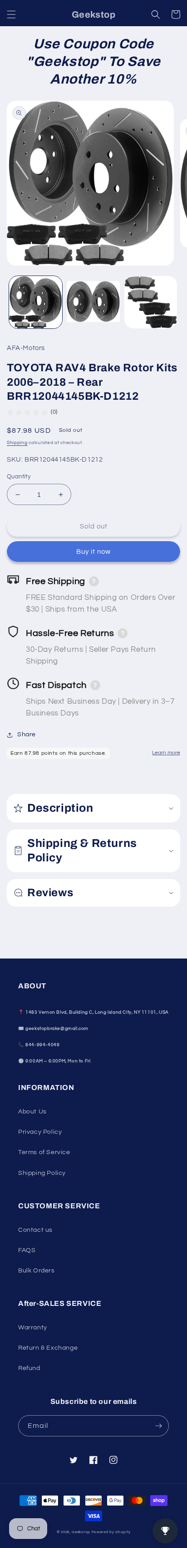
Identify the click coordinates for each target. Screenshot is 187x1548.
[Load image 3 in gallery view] (150, 302)
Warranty (32, 1327)
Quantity (18, 476)
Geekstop (81, 1532)
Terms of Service (44, 1152)
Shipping (17, 442)
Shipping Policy (42, 1173)
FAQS (26, 1250)
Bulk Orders (36, 1270)
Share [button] (26, 734)
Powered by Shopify (111, 1532)
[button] (11, 14)
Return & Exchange (48, 1348)
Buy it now (93, 551)
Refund (29, 1368)
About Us (32, 1111)
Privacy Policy (40, 1132)
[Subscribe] (158, 1425)
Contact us (35, 1230)
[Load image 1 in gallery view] (35, 302)
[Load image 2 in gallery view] (93, 302)
